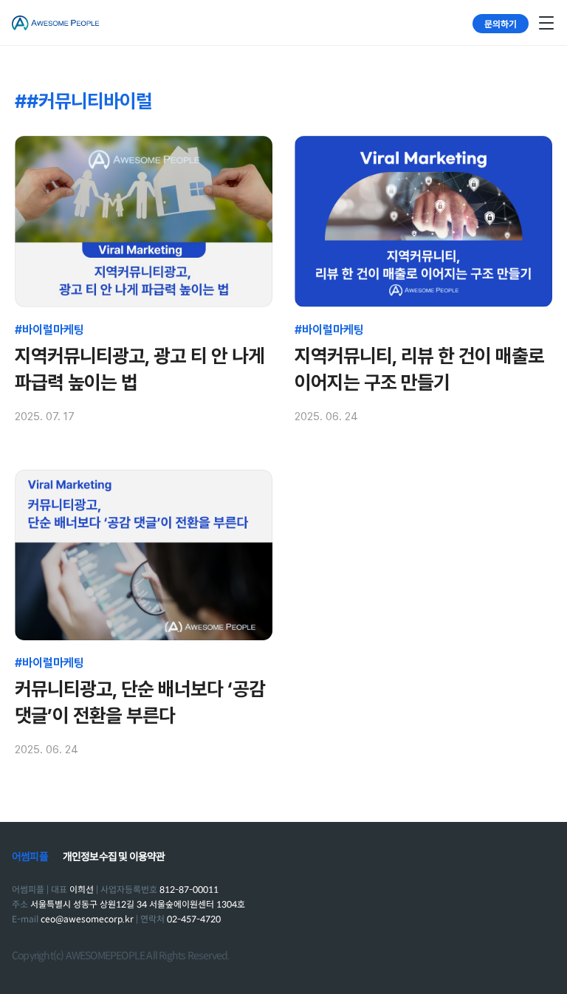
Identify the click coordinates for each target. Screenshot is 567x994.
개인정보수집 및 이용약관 (114, 856)
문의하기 (500, 23)
